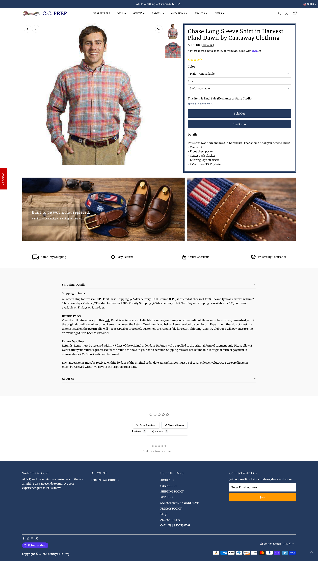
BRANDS (200, 13)
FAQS (163, 514)
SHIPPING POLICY (172, 491)
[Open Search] (279, 13)
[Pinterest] (32, 538)
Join (262, 497)
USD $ (310, 4)
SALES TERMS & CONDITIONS (179, 502)
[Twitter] (37, 538)
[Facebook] (23, 538)
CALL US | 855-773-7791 (175, 525)
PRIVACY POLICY (171, 508)
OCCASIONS (178, 13)
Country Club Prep (57, 554)
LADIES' (157, 13)
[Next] (35, 29)
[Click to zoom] (158, 29)
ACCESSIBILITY (170, 519)
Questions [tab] (157, 431)
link (107, 320)
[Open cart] (294, 13)
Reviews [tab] (136, 431)
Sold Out (239, 113)
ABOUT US (167, 480)
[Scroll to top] (311, 552)
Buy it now (239, 124)
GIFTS (218, 13)
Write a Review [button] (176, 424)
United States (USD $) (278, 543)
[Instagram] (28, 538)
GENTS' (137, 13)
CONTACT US (168, 486)
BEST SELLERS (101, 13)
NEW (120, 13)
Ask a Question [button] (147, 424)
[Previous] (27, 29)
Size (190, 81)
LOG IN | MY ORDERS (105, 480)
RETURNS (166, 497)
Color (191, 66)
